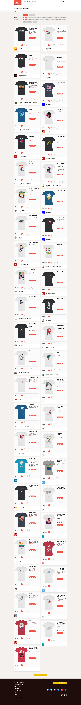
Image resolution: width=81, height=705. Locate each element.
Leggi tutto (59, 32)
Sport (30, 21)
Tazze (34, 17)
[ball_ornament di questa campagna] (65, 45)
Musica (35, 21)
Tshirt (25, 17)
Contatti (16, 698)
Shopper (39, 17)
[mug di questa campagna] (52, 45)
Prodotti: (15, 17)
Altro (64, 19)
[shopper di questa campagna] (30, 45)
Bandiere (56, 17)
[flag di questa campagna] (32, 72)
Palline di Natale (63, 17)
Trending (25, 15)
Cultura (42, 19)
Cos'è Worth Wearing (19, 682)
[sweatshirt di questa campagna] (27, 45)
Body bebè (50, 17)
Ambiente (47, 19)
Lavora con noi (18, 690)
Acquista (32, 37)
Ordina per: (16, 15)
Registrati (62, 1)
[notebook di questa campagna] (24, 45)
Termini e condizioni (18, 697)
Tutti (25, 19)
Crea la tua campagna (59, 682)
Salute (53, 19)
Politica (25, 21)
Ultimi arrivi (32, 15)
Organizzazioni (26, 1)
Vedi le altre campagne (40, 675)
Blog (15, 694)
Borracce (44, 17)
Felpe (30, 17)
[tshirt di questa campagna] (22, 45)
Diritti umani (58, 19)
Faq (15, 692)
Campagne (34, 1)
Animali (29, 19)
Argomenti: (16, 19)
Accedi (66, 1)
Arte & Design (35, 19)
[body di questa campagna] (62, 45)
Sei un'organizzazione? (20, 684)
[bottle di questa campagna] (35, 99)
